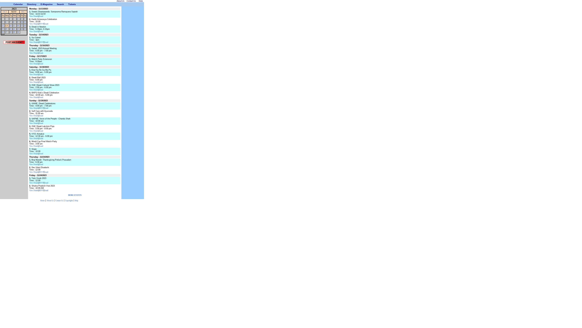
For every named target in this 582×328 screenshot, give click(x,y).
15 (14, 26)
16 (18, 26)
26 (3, 32)
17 (22, 26)
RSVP (41, 24)
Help (76, 201)
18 (25, 26)
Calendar (14, 4)
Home (42, 201)
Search (58, 4)
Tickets (69, 4)
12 (3, 26)
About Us (50, 201)
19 (3, 29)
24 (22, 29)
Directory (28, 4)
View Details (33, 16)
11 (25, 22)
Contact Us (59, 201)
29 (14, 32)
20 (6, 29)
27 (6, 32)
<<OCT (4, 12)
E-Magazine (42, 4)
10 (22, 22)
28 (10, 32)
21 (10, 29)
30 (18, 32)
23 (18, 29)
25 (25, 29)
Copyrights (69, 201)
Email (41, 16)
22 (14, 29)
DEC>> (24, 12)
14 (10, 26)
